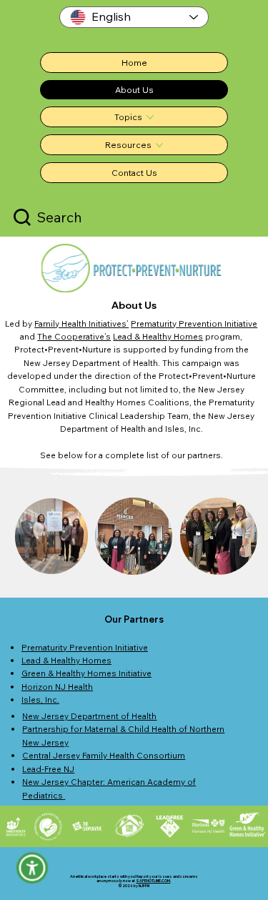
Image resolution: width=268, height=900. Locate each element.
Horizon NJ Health (57, 686)
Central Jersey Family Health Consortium (103, 755)
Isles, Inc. (40, 699)
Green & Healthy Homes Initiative (86, 673)
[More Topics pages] (150, 117)
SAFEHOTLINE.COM (153, 881)
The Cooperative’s (74, 336)
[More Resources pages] (159, 145)
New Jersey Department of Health (89, 716)
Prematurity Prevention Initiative (194, 323)
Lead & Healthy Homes (158, 336)
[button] (32, 868)
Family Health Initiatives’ (81, 323)
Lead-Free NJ (48, 768)
